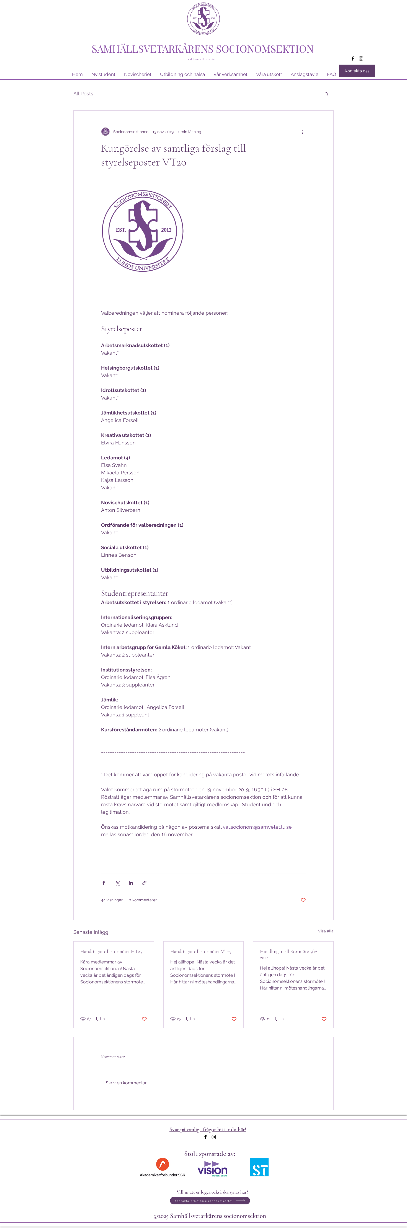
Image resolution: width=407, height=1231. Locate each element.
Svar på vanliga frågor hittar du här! (207, 1129)
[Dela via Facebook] (103, 883)
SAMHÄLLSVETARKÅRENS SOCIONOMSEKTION (203, 48)
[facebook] (353, 58)
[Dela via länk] (144, 883)
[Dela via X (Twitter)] (117, 883)
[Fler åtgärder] (302, 131)
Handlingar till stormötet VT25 (200, 951)
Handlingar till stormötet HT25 (111, 951)
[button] (326, 93)
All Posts (83, 93)
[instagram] (361, 58)
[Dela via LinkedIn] (130, 883)
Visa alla (326, 931)
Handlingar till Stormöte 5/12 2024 (288, 954)
